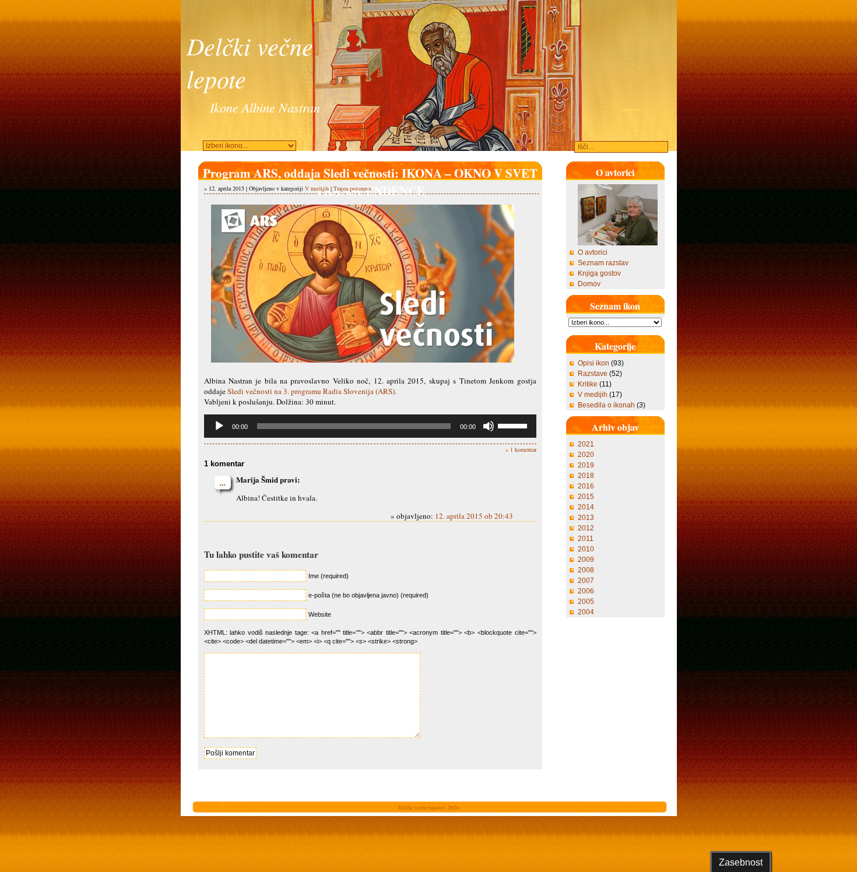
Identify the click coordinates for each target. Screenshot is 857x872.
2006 (586, 591)
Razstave (592, 374)
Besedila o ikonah (606, 405)
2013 (586, 518)
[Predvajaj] (219, 426)
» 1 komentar (520, 449)
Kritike (588, 384)
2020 (586, 455)
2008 (586, 570)
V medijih (317, 188)
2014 (586, 507)
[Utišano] (488, 426)
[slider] (514, 424)
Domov (589, 284)
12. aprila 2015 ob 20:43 (474, 516)
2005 (586, 601)
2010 (586, 549)
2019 (586, 465)
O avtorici (592, 252)
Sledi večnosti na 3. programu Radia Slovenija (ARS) (311, 391)
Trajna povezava (352, 188)
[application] (370, 426)
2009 (586, 559)
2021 (586, 444)
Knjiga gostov (599, 273)
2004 (586, 612)
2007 (586, 580)
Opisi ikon (593, 363)
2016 (586, 486)
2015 (586, 497)
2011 (585, 539)
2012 (586, 528)
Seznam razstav (603, 263)
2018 (586, 476)
